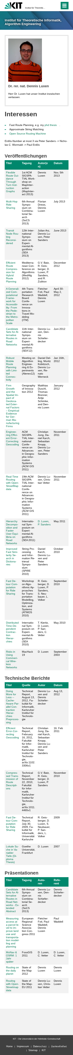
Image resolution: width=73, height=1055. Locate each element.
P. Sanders (44, 524)
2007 (57, 846)
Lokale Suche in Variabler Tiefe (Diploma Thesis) (12, 854)
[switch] (50, 6)
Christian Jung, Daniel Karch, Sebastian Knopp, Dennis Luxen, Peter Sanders (44, 442)
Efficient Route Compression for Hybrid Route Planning (12, 272)
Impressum (23, 1046)
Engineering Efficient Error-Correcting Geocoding (12, 438)
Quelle (26, 685)
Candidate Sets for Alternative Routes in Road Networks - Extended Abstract (12, 900)
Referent (57, 881)
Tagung (27, 163)
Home (9, 1046)
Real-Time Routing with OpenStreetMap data (12, 483)
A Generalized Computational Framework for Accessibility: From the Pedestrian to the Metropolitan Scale (12, 306)
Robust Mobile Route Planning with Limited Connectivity (11, 368)
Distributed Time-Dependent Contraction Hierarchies (12, 632)
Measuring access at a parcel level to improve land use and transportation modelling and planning (12, 932)
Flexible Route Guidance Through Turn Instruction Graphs (12, 182)
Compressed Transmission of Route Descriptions (12, 780)
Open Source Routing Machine (27, 133)
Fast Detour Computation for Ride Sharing (12, 587)
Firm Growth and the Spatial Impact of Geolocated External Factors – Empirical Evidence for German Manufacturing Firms (12, 406)
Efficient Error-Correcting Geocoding (12, 733)
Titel (9, 163)
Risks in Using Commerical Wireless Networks (12, 659)
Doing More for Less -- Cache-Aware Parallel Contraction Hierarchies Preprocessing (12, 707)
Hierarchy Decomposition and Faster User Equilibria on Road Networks (12, 532)
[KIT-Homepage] (13, 5)
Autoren (41, 881)
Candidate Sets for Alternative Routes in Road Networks (12, 336)
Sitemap (32, 1050)
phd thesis (51, 125)
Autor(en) (43, 164)
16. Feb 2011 (58, 730)
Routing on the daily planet (12, 970)
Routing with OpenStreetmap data (12, 985)
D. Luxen (43, 521)
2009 (57, 817)
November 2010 (60, 774)
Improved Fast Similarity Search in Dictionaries (12, 556)
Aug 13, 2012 (58, 693)
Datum (58, 163)
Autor (41, 685)
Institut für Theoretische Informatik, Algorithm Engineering (35, 8)
